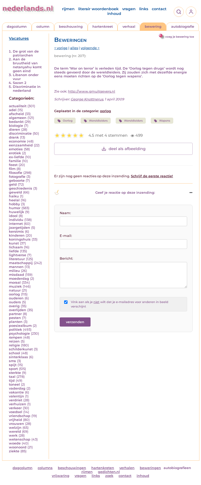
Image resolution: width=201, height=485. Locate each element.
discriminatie (20, 133)
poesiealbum (20, 326)
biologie (16, 126)
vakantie (16, 392)
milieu (14, 271)
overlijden (17, 310)
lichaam (16, 247)
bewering (153, 26)
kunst (14, 243)
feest (13, 165)
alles (74, 48)
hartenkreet (102, 26)
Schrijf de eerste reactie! (152, 176)
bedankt (16, 122)
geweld (15, 192)
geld (13, 184)
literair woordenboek (98, 9)
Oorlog (67, 120)
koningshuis (20, 239)
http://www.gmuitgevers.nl (91, 91)
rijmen (68, 9)
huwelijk (16, 212)
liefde (14, 251)
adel (12, 110)
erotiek (15, 153)
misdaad (16, 275)
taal (12, 377)
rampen (15, 337)
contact (159, 9)
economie (17, 141)
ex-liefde (16, 157)
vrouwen (16, 424)
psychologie (19, 333)
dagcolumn (17, 26)
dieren (14, 130)
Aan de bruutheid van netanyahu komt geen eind (27, 65)
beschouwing (71, 26)
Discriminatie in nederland (27, 89)
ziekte (14, 451)
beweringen (150, 468)
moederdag (19, 279)
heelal (14, 200)
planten (16, 322)
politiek (15, 330)
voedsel (15, 412)
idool (13, 216)
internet (16, 224)
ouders (15, 302)
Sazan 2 (19, 83)
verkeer (15, 408)
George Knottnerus (87, 99)
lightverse (17, 255)
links (143, 9)
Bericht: (66, 258)
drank (14, 137)
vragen (129, 9)
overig (14, 306)
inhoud (114, 13)
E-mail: (66, 236)
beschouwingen (72, 468)
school (14, 353)
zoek (109, 476)
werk (13, 435)
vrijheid (15, 420)
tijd (12, 381)
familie (15, 161)
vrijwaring (60, 476)
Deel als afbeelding (127, 148)
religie (14, 345)
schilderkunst (21, 349)
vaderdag (17, 388)
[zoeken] (179, 12)
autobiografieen (177, 468)
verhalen (127, 468)
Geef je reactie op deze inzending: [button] (125, 193)
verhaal (128, 26)
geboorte (17, 180)
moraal (15, 282)
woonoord (17, 447)
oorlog (14, 294)
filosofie (15, 173)
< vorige (61, 48)
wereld (15, 431)
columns (45, 468)
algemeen (17, 118)
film (12, 169)
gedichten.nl (109, 472)
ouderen (16, 298)
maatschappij (21, 263)
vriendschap (19, 416)
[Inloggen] (191, 12)
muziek (15, 286)
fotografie (17, 177)
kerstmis (16, 231)
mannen (16, 267)
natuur (15, 290)
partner (15, 314)
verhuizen (17, 404)
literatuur (17, 259)
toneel (14, 384)
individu (16, 220)
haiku (14, 196)
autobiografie (182, 26)
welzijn (15, 428)
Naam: (65, 213)
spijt (12, 365)
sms (12, 361)
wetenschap (19, 439)
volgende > (90, 48)
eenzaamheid (21, 145)
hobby (14, 204)
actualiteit (17, 106)
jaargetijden (19, 228)
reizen (14, 341)
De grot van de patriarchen (26, 53)
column (42, 26)
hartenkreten (102, 468)
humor (14, 208)
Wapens (164, 120)
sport (13, 369)
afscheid (16, 114)
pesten (15, 318)
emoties (16, 149)
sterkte (15, 373)
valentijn (16, 396)
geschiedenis (20, 188)
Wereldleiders (98, 120)
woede (15, 443)
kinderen (17, 235)
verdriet (15, 400)
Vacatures (19, 38)
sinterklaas (18, 357)
